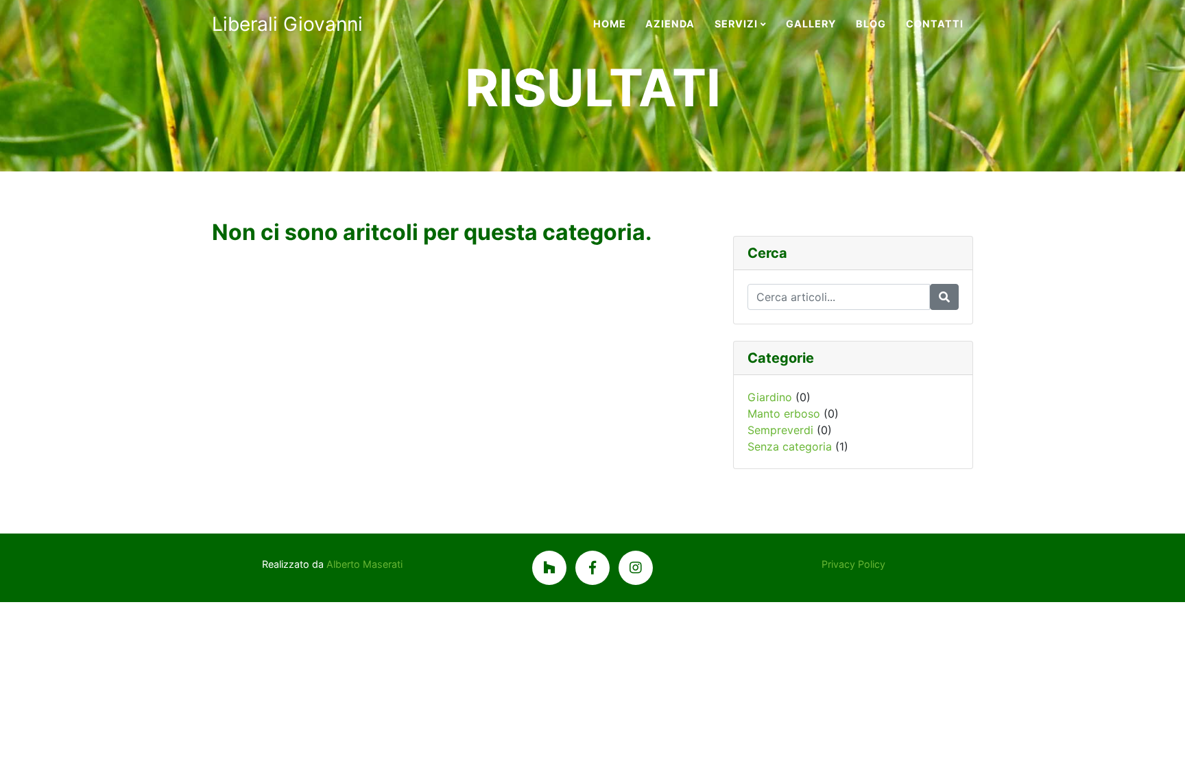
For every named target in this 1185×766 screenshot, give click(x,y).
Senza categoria (789, 446)
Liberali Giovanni (287, 24)
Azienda (670, 23)
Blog (871, 23)
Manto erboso (783, 413)
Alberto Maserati (364, 564)
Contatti (934, 23)
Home (609, 23)
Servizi (736, 23)
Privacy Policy (853, 564)
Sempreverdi (780, 430)
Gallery (811, 23)
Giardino (769, 397)
